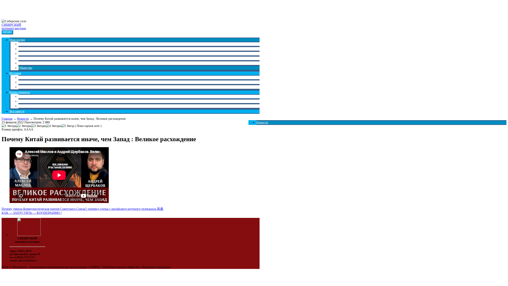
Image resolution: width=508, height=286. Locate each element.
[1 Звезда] (9, 126)
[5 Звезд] (67, 126)
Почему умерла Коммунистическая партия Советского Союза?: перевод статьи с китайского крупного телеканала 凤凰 (82, 209)
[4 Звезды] (53, 126)
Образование (27, 58)
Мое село (24, 96)
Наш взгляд (17, 40)
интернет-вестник (14, 28)
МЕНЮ (7, 32)
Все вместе (17, 111)
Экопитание (26, 101)
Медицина (25, 63)
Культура (24, 53)
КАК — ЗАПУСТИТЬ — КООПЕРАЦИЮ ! (32, 212)
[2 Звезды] (23, 126)
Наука (22, 48)
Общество (25, 68)
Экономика (26, 44)
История (15, 73)
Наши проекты (20, 92)
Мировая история (30, 87)
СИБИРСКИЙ (11, 24)
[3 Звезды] (38, 126)
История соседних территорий (39, 82)
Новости (262, 122)
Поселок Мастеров (31, 106)
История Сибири (29, 77)
